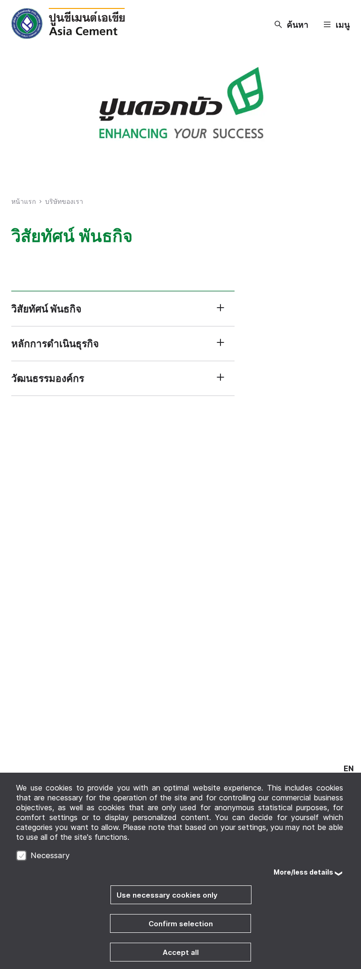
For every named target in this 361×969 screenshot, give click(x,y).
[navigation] (348, 768)
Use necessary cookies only (167, 895)
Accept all (181, 952)
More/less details (303, 872)
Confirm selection (181, 923)
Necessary (50, 855)
